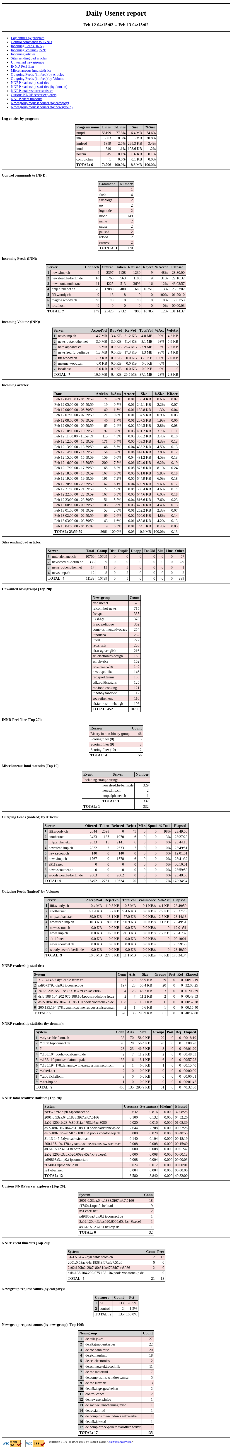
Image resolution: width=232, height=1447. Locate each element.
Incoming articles (23, 54)
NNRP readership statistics (30, 83)
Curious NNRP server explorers (33, 95)
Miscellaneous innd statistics (31, 70)
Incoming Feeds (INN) (27, 46)
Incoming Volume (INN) (28, 50)
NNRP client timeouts (26, 99)
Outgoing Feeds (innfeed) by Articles (37, 74)
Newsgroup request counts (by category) (40, 103)
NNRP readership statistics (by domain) (39, 87)
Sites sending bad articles (29, 58)
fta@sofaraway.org (120, 1441)
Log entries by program (27, 38)
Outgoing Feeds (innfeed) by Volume (37, 78)
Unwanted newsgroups (27, 62)
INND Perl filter (22, 66)
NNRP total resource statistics (32, 91)
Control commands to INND (31, 42)
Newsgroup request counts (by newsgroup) (41, 107)
